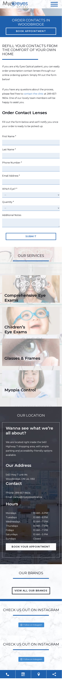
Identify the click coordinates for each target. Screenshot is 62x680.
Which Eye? (9, 189)
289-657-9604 (22, 492)
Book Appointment (31, 31)
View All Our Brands (31, 590)
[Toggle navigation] (54, 4)
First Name (9, 136)
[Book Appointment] (23, 674)
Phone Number (12, 162)
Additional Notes (11, 215)
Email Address (11, 175)
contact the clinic (33, 93)
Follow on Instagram (32, 625)
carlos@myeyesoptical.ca (27, 497)
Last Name (9, 149)
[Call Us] (7, 674)
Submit (31, 236)
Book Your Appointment (31, 546)
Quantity (8, 202)
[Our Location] (38, 674)
